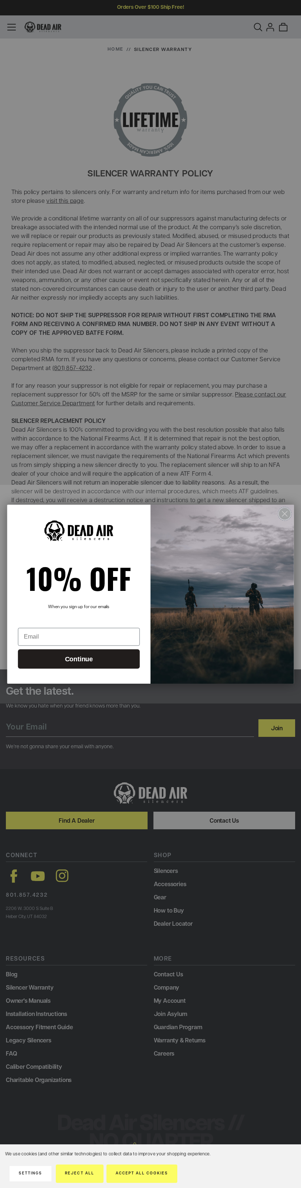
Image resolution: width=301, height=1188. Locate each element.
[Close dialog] (285, 513)
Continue (79, 659)
